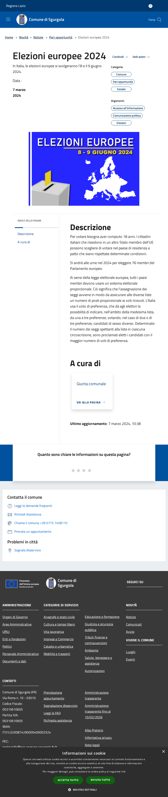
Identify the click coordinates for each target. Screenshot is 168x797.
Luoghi (130, 651)
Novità (23, 37)
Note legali (92, 745)
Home (9, 37)
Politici (7, 646)
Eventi (130, 659)
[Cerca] (159, 19)
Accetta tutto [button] (68, 780)
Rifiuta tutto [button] (100, 780)
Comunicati (134, 624)
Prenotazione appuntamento (54, 695)
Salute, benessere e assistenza (98, 660)
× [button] (163, 751)
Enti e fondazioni (14, 639)
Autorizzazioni (95, 670)
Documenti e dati (14, 661)
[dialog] (84, 772)
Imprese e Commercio (59, 639)
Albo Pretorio (94, 730)
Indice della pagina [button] (29, 221)
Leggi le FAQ (52, 713)
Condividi (118, 56)
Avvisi (130, 631)
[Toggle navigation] (8, 19)
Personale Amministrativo (20, 653)
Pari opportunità (60, 37)
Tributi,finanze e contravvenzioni (96, 640)
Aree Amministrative (17, 624)
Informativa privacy (98, 737)
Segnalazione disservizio (60, 705)
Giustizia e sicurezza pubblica (99, 627)
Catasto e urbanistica (58, 646)
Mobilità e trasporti (57, 653)
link (123, 771)
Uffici (6, 631)
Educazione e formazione (102, 616)
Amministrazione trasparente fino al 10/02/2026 (98, 711)
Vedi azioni (139, 56)
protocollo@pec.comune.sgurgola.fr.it (29, 747)
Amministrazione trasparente (97, 695)
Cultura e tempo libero (59, 624)
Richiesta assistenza (58, 720)
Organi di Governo (15, 616)
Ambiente (91, 650)
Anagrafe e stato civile (59, 616)
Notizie (38, 37)
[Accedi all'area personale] (150, 6)
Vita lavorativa (54, 631)
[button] (84, 789)
